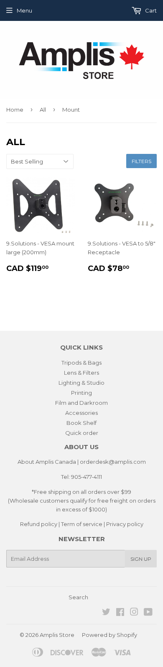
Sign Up (140, 559)
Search (78, 597)
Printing (81, 392)
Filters (141, 161)
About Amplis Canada (47, 461)
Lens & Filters (81, 372)
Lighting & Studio (81, 382)
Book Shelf (81, 422)
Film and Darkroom (81, 402)
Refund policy (38, 524)
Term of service (81, 524)
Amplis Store (57, 634)
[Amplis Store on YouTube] (148, 613)
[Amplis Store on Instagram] (134, 613)
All (43, 109)
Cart (150, 10)
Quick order (81, 432)
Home (14, 109)
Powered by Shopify (109, 634)
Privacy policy (124, 524)
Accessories (81, 412)
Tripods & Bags (81, 362)
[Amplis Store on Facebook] (120, 613)
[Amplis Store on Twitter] (106, 613)
